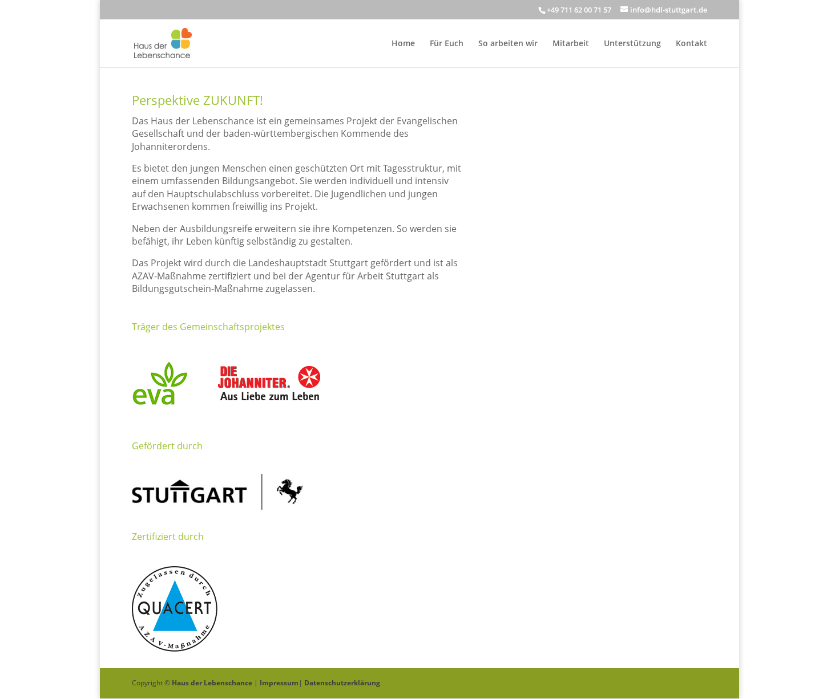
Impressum (279, 683)
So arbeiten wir (508, 43)
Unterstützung (632, 43)
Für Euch (446, 43)
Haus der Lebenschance (212, 683)
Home (403, 43)
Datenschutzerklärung (342, 683)
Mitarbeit (570, 43)
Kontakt (691, 43)
